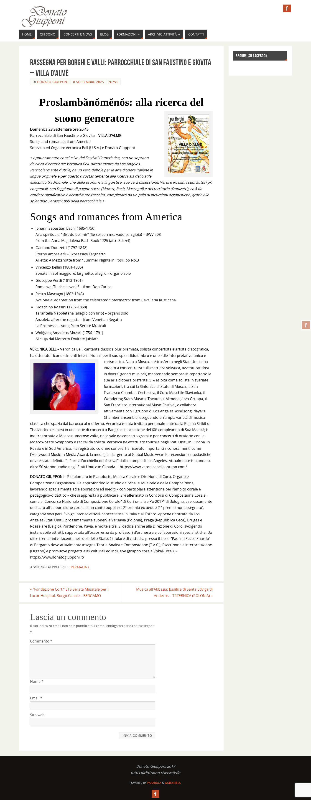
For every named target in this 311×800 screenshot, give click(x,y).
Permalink (80, 567)
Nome (36, 681)
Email (36, 698)
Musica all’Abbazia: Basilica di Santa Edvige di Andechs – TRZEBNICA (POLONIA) (174, 592)
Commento (41, 641)
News (113, 82)
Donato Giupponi (53, 82)
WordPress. (173, 783)
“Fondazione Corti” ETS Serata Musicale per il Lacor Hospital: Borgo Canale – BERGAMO (69, 592)
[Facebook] (306, 325)
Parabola (154, 783)
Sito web (37, 714)
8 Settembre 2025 (88, 82)
